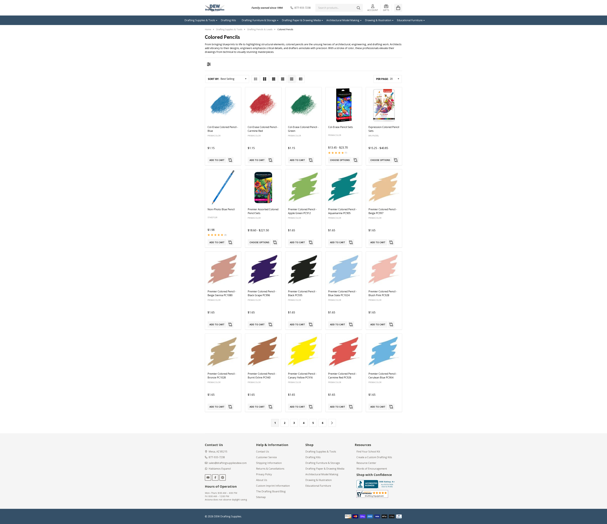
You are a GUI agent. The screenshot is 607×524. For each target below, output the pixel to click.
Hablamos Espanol (220, 468)
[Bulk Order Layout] (301, 79)
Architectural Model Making (342, 20)
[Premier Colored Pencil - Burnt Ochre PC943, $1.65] (263, 352)
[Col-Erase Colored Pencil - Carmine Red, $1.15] (263, 105)
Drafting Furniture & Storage (259, 20)
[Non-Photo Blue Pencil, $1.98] (223, 187)
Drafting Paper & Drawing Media (301, 20)
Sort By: (213, 79)
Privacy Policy (264, 474)
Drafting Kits (228, 20)
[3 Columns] (274, 79)
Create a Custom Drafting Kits (374, 457)
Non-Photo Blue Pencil (221, 209)
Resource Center (366, 463)
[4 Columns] (283, 79)
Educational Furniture (410, 20)
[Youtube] (208, 477)
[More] (215, 20)
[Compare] (230, 160)
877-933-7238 (217, 457)
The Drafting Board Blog (271, 491)
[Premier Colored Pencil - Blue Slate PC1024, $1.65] (344, 270)
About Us (261, 480)
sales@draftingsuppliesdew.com (228, 463)
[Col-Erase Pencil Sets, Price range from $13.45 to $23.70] (344, 105)
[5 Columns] (292, 79)
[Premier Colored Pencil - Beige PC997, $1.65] (384, 187)
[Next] (332, 423)
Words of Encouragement (371, 468)
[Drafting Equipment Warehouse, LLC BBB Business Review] (376, 484)
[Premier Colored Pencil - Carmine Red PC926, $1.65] (344, 352)
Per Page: (382, 79)
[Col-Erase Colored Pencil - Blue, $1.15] (223, 105)
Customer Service (266, 457)
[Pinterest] (222, 477)
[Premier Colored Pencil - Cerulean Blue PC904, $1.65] (384, 352)
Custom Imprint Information (273, 485)
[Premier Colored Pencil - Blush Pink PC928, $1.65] (384, 270)
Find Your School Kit (368, 451)
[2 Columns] (265, 79)
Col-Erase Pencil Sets (340, 127)
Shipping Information (269, 463)
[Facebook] (215, 477)
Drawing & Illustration (378, 20)
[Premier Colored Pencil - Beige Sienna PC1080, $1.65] (223, 270)
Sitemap (261, 497)
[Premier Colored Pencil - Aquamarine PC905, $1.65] (344, 187)
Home (208, 29)
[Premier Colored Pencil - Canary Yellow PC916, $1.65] (303, 352)
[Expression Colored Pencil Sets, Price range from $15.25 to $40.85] (384, 105)
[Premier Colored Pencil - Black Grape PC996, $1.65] (263, 270)
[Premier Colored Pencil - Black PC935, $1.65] (303, 270)
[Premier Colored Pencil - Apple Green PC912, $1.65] (303, 187)
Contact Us (262, 451)
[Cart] (398, 8)
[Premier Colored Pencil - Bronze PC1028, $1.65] (223, 352)
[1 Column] (256, 79)
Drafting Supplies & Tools (199, 20)
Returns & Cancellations (270, 468)
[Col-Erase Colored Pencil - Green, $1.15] (303, 105)
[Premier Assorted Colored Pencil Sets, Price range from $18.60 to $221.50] (263, 187)
